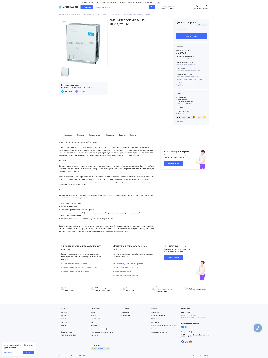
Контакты (139, 2)
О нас (93, 312)
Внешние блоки (115, 15)
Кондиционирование (73, 15)
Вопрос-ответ (125, 315)
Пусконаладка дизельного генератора (128, 264)
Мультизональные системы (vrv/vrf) (95, 15)
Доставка (84, 2)
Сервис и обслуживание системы (125, 268)
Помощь (149, 2)
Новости (94, 325)
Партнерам (122, 2)
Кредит (63, 319)
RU (158, 2)
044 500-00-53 (168, 8)
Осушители (155, 322)
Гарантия (131, 2)
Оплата (91, 2)
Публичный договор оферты (100, 329)
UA (155, 2)
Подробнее (179, 85)
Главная (61, 15)
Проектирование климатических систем (81, 248)
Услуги (103, 2)
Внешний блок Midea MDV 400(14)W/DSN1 (136, 15)
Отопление (155, 319)
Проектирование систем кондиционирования (79, 268)
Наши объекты (112, 2)
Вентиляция (155, 312)
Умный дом (155, 329)
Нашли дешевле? (181, 30)
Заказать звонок (173, 163)
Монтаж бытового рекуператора (125, 275)
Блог (97, 2)
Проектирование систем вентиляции (75, 264)
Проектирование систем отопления (75, 271)
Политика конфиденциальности (102, 332)
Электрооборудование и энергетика (163, 325)
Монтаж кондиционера (122, 271)
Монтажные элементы (159, 332)
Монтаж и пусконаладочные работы (130, 248)
